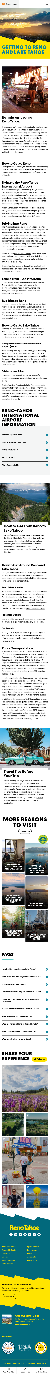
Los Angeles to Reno (22, 253)
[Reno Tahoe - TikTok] (29, 1234)
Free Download (21, 1325)
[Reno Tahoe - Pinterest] (25, 1234)
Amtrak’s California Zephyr (12, 285)
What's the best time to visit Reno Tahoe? (19, 1031)
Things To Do (25, 1372)
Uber (4, 619)
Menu (46, 4)
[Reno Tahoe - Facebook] (11, 1234)
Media (29, 1253)
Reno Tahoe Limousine (35, 608)
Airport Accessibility (10, 465)
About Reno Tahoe (9, 1247)
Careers (5, 1257)
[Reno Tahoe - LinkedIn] (20, 1234)
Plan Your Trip (32, 1260)
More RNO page (33, 216)
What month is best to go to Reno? (16, 1039)
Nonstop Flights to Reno (12, 434)
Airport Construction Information (15, 208)
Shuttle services (14, 356)
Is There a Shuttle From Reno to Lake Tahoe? (20, 1009)
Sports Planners (33, 1247)
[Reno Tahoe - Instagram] (15, 1234)
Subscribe (8, 1296)
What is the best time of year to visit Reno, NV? (21, 976)
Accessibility (31, 1257)
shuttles (28, 541)
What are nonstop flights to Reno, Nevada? (20, 1024)
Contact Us (6, 1253)
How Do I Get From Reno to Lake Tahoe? (19, 969)
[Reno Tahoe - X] (34, 1234)
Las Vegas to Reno (20, 266)
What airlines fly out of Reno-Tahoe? (17, 1016)
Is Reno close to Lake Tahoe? (14, 984)
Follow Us (41, 1059)
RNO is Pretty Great (10, 450)
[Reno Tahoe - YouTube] (39, 1234)
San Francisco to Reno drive (13, 235)
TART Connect (31, 699)
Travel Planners (7, 1264)
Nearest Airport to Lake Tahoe (14, 442)
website (14, 315)
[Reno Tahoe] (25, 1227)
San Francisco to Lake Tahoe (24, 385)
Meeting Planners (8, 1260)
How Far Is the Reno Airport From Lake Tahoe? (21, 992)
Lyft (11, 619)
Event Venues (32, 1250)
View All (23, 831)
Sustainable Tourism (9, 1250)
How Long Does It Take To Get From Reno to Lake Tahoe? (20, 1000)
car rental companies (20, 638)
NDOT (8, 800)
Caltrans (40, 797)
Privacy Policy (42, 1363)
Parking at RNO (8, 457)
